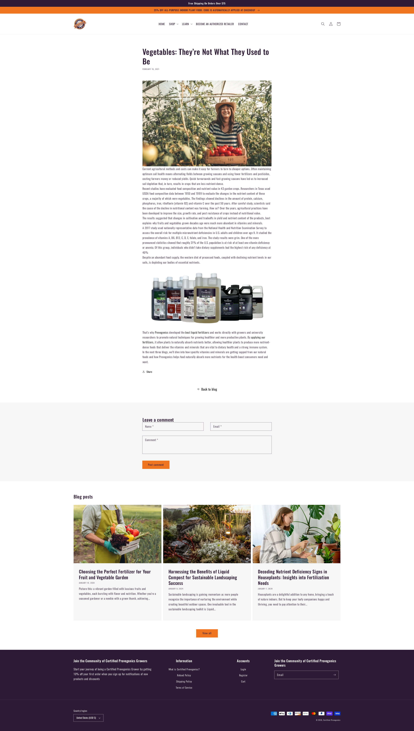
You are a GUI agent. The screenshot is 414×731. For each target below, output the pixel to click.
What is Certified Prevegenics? (184, 669)
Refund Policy (184, 675)
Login (243, 669)
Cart (243, 681)
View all (207, 633)
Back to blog (209, 389)
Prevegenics (161, 332)
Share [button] (149, 371)
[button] (173, 24)
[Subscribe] (334, 675)
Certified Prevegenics (331, 720)
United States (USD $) (86, 717)
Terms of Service (184, 687)
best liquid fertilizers (197, 332)
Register (243, 675)
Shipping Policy (184, 681)
